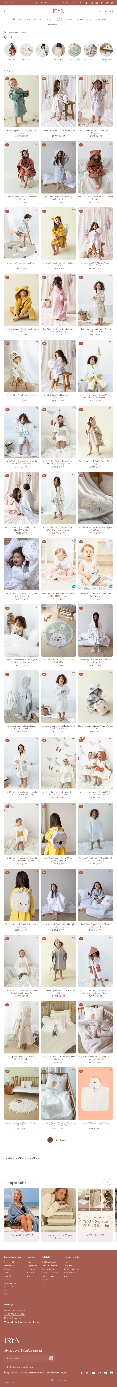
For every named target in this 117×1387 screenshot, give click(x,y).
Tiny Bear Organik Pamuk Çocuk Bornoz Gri (95, 727)
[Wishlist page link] (100, 11)
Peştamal (7, 1276)
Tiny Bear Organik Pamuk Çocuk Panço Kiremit (22, 197)
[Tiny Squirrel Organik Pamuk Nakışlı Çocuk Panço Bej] (21, 1027)
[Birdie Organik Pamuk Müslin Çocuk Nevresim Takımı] (21, 564)
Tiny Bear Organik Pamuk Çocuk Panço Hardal (58, 264)
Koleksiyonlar (13, 32)
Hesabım (67, 1262)
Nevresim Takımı (10, 1287)
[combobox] (8, 2)
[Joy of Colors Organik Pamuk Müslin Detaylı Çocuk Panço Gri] (58, 763)
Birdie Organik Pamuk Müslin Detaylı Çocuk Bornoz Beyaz (95, 660)
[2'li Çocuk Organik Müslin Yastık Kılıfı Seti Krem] (58, 1027)
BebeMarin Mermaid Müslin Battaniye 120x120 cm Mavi (21, 528)
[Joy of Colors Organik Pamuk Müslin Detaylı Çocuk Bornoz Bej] (21, 763)
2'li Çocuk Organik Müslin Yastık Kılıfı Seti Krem (58, 1057)
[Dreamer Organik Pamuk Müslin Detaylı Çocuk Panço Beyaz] (95, 829)
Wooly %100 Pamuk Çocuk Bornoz (21, 262)
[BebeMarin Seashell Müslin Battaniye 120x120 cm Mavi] (95, 564)
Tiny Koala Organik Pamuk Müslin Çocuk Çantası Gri (58, 859)
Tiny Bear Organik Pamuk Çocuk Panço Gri (58, 991)
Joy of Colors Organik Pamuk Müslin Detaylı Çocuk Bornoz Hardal (95, 396)
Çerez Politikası (48, 1276)
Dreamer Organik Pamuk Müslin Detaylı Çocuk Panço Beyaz (95, 859)
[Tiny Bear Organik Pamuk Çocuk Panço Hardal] (58, 233)
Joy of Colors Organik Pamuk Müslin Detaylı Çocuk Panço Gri (58, 793)
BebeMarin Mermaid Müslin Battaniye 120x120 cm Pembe (58, 594)
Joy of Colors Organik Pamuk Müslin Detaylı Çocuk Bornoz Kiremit (95, 991)
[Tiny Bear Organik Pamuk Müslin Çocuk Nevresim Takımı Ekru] (58, 1093)
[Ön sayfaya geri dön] (5, 32)
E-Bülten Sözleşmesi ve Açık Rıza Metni (20, 1367)
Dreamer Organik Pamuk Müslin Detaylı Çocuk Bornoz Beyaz (58, 727)
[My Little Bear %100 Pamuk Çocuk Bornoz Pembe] (95, 233)
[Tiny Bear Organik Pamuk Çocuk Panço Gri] (58, 961)
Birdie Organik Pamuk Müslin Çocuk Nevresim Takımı (21, 594)
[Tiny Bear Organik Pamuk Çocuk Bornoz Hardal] (21, 300)
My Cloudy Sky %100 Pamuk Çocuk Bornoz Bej (95, 131)
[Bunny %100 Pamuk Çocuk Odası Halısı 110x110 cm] (58, 630)
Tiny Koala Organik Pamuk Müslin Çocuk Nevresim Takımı (95, 925)
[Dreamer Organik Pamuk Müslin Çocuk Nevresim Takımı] (21, 630)
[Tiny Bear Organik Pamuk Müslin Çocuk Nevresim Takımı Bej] (95, 1027)
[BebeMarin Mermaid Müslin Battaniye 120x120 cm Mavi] (21, 498)
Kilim (6, 1294)
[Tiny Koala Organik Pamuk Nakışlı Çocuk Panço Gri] (21, 696)
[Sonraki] (80, 2)
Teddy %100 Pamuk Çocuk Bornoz (21, 395)
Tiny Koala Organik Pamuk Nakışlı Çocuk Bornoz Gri (58, 197)
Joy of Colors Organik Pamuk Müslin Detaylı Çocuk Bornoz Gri (58, 528)
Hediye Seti (31, 1269)
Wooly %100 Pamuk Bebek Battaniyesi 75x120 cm (95, 528)
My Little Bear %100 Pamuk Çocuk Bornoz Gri (58, 396)
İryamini (23, 32)
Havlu (6, 1272)
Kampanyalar (32, 1265)
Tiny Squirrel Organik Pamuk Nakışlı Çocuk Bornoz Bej (95, 330)
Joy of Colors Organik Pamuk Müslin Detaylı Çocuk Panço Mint (58, 462)
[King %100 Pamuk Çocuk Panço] (95, 1093)
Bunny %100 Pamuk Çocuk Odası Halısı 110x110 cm (58, 661)
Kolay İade (68, 1265)
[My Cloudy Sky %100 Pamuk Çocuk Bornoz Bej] (95, 101)
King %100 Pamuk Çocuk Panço (95, 1122)
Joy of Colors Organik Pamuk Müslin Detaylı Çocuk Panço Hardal (21, 859)
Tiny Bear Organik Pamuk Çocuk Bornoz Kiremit (95, 197)
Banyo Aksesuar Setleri (12, 1283)
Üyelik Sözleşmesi (49, 1262)
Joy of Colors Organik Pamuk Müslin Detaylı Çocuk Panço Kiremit (95, 793)
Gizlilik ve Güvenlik (49, 1265)
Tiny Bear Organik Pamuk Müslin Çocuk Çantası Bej (21, 925)
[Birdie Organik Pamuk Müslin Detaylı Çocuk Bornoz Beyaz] (95, 630)
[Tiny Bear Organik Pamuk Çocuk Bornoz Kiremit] (95, 167)
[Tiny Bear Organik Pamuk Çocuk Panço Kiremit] (21, 167)
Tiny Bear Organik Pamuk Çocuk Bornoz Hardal (21, 330)
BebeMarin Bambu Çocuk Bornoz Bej (58, 130)
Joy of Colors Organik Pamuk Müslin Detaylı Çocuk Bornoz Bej (21, 793)
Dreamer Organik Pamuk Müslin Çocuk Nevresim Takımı (21, 660)
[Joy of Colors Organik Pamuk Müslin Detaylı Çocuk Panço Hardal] (21, 829)
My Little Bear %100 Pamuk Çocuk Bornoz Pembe (95, 264)
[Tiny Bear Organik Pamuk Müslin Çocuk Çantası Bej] (21, 895)
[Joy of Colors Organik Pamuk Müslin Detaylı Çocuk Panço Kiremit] (95, 763)
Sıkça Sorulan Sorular (72, 1269)
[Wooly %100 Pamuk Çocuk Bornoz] (21, 233)
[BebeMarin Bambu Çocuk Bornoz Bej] (58, 101)
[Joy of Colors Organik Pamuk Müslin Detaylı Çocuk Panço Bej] (21, 961)
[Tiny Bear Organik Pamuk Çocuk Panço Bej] (95, 432)
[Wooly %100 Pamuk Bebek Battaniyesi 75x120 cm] (95, 498)
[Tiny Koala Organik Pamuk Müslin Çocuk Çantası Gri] (58, 829)
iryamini (7, 1280)
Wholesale (31, 1272)
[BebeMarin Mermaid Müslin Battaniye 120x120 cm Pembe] (58, 564)
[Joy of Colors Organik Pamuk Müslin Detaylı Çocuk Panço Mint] (58, 432)
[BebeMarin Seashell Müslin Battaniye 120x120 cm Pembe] (58, 300)
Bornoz (7, 1269)
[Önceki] (36, 2)
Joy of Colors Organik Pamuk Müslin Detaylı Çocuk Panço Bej (21, 991)
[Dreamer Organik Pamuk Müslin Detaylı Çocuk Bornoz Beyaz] (58, 696)
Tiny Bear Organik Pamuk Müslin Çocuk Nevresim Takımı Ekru (58, 1124)
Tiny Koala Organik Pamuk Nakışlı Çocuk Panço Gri (21, 727)
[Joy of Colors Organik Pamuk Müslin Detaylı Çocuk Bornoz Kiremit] (95, 961)
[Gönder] (51, 1358)
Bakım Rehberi (69, 1272)
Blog (28, 1276)
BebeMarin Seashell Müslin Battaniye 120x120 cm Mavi (95, 594)
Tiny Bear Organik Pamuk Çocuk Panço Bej (95, 462)
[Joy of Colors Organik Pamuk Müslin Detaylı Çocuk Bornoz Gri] (58, 498)
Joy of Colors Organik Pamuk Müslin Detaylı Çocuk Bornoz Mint (21, 462)
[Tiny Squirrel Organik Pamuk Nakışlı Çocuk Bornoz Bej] (95, 300)
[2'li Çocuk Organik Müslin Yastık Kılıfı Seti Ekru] (21, 1093)
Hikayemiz (31, 1262)
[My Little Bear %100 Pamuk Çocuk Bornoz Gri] (58, 366)
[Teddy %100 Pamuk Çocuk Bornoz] (21, 366)
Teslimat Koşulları (48, 1269)
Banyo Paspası (9, 1265)
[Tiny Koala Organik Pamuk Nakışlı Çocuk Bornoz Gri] (58, 167)
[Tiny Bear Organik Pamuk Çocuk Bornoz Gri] (95, 696)
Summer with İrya (10, 1262)
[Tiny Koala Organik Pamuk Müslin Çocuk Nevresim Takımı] (95, 895)
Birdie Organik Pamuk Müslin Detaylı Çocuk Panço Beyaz (58, 925)
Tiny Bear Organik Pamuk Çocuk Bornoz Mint (21, 131)
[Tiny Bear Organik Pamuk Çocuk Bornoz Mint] (21, 101)
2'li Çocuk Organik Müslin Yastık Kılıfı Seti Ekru (21, 1124)
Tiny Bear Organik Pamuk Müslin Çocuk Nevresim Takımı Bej (95, 1057)
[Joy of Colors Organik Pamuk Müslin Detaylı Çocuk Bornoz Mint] (21, 432)
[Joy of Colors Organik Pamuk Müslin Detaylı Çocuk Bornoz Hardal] (95, 366)
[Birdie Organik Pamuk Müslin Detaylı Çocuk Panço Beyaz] (58, 895)
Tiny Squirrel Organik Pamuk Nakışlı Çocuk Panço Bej (21, 1057)
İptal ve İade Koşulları (50, 1272)
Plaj (5, 1290)
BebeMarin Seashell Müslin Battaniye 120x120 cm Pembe (58, 330)
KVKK (44, 1280)
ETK (44, 1283)
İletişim (66, 1276)
